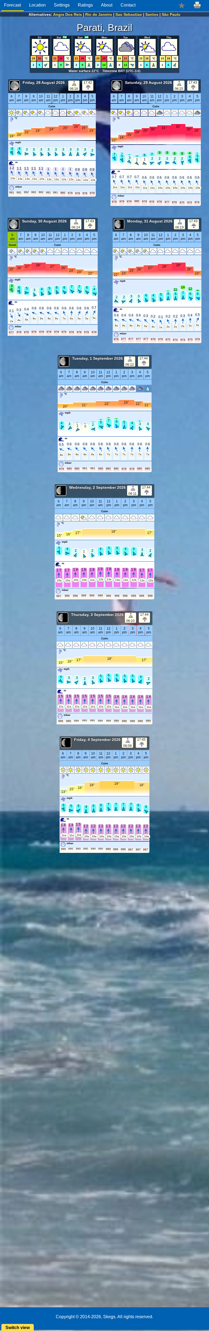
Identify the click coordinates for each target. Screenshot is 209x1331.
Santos (151, 14)
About (106, 5)
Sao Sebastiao (128, 14)
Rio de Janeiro (98, 14)
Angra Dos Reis (67, 14)
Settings (62, 5)
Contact (128, 5)
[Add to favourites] (182, 5)
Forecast (12, 5)
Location (37, 5)
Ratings (85, 5)
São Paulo (171, 14)
